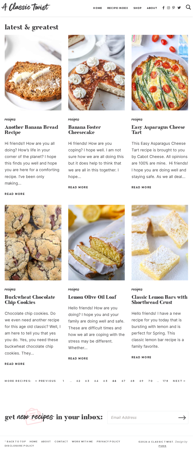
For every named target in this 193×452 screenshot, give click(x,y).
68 (133, 380)
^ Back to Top (15, 441)
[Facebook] (163, 8)
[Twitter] (179, 8)
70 (151, 380)
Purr (162, 446)
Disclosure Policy (19, 445)
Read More (15, 194)
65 (105, 380)
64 (96, 380)
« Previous (45, 380)
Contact (61, 441)
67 (124, 380)
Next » (179, 380)
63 (87, 380)
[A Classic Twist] (26, 6)
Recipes (10, 119)
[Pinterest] (174, 8)
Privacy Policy (109, 441)
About (152, 8)
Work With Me (82, 441)
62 (78, 380)
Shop (137, 8)
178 (166, 380)
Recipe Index (118, 8)
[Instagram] (168, 8)
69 (142, 380)
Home (97, 8)
